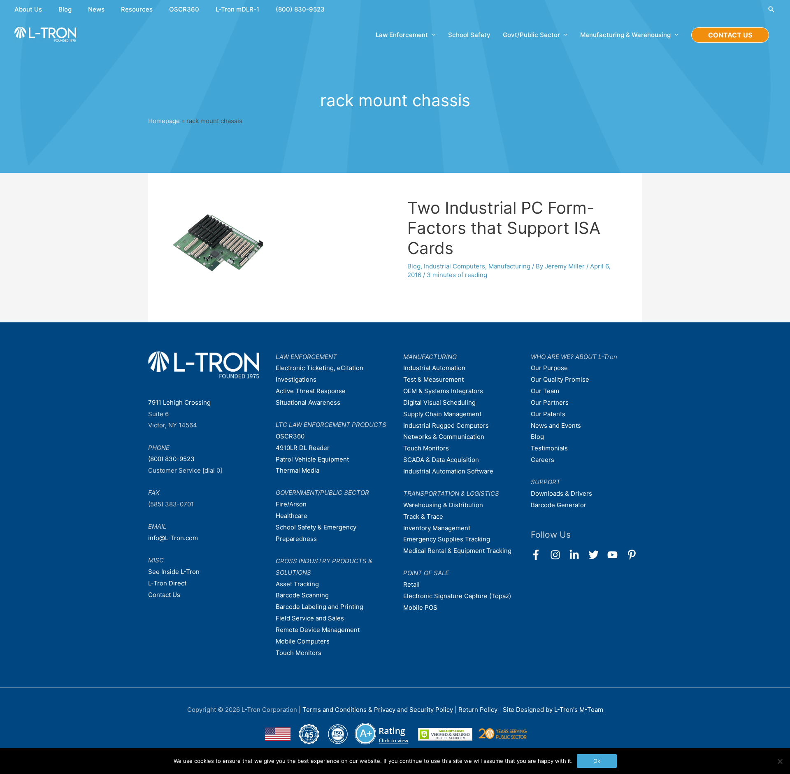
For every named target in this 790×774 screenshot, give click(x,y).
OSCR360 (184, 9)
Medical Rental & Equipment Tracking (457, 551)
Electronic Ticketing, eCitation (319, 368)
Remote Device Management (318, 630)
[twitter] (597, 555)
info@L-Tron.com (173, 538)
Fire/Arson (291, 504)
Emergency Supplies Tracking (446, 539)
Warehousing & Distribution (443, 505)
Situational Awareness (308, 402)
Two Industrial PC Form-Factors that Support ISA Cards (503, 228)
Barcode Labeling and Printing (319, 607)
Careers (542, 460)
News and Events (556, 425)
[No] (780, 761)
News (96, 9)
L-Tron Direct (167, 583)
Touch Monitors (298, 653)
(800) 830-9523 (300, 9)
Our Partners (550, 402)
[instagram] (559, 555)
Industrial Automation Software (448, 471)
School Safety (469, 35)
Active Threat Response (311, 391)
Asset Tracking (297, 584)
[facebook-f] (539, 555)
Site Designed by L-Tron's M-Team (553, 709)
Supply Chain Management (442, 414)
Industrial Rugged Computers (446, 425)
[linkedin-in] (578, 555)
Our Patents (548, 414)
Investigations (296, 379)
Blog (65, 9)
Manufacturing (509, 266)
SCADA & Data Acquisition (441, 460)
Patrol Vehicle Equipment (312, 459)
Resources (137, 9)
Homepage (164, 121)
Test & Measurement (433, 379)
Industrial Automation (434, 368)
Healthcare (291, 516)
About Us (28, 9)
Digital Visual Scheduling (439, 402)
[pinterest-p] (633, 555)
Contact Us (164, 595)
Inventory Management (436, 528)
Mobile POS (420, 607)
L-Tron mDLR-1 (237, 9)
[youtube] (616, 555)
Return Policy (478, 709)
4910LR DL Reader (303, 448)
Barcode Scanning (302, 595)
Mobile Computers (303, 641)
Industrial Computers (454, 266)
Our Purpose (549, 368)
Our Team (545, 391)
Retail (411, 584)
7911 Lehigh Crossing (179, 402)
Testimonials (549, 448)
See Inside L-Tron (174, 572)
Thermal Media (297, 470)
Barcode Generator (558, 505)
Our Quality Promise (560, 379)
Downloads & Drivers (561, 493)
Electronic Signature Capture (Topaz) (457, 596)
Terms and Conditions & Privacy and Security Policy (377, 709)
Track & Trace (423, 516)
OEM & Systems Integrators (443, 391)
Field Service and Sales (310, 618)
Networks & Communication (443, 437)
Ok (596, 761)
